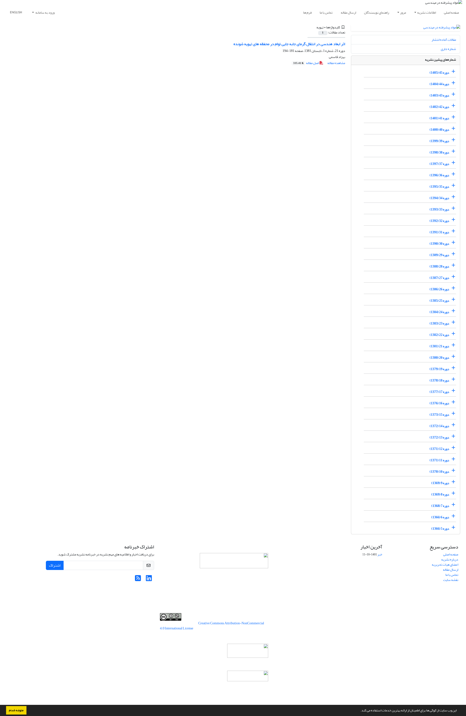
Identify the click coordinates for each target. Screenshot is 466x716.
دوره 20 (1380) (439, 357)
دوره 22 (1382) (439, 335)
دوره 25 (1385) (439, 300)
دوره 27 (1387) (439, 278)
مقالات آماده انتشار (444, 39)
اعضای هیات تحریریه (445, 564)
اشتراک (54, 565)
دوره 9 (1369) (440, 483)
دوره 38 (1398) (439, 152)
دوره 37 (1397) (439, 164)
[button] (359, 711)
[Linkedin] (149, 579)
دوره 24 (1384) (439, 312)
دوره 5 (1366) (440, 528)
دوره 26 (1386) (439, 289)
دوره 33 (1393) (439, 209)
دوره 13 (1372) (439, 437)
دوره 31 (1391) (439, 232)
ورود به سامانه (45, 12)
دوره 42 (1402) (439, 107)
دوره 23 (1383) (439, 323)
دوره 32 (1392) (439, 221)
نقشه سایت (450, 580)
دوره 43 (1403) (439, 95)
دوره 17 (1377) (439, 392)
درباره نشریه (449, 559)
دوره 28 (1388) (439, 266)
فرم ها (307, 12)
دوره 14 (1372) (439, 426)
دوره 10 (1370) (439, 471)
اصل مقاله (306, 63)
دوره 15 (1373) (439, 414)
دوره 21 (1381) (439, 346)
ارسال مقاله (348, 12)
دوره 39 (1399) (439, 141)
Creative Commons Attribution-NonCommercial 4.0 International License (212, 626)
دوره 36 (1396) (439, 175)
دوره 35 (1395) (439, 186)
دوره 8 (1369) (440, 494)
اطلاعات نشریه (426, 12)
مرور (403, 12)
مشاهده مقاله (336, 63)
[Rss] (138, 579)
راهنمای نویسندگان (376, 12)
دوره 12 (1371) (439, 449)
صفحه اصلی (451, 12)
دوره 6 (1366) (440, 517)
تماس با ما (326, 12)
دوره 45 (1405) (439, 72)
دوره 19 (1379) (439, 369)
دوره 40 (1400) (439, 129)
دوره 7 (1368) (440, 506)
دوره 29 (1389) (439, 255)
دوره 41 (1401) (439, 118)
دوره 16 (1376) (439, 403)
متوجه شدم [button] (16, 710)
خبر (379, 554)
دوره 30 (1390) (439, 243)
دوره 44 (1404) (439, 84)
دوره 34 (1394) (439, 198)
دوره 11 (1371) (439, 460)
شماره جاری (448, 49)
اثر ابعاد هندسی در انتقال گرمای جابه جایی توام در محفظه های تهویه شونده (289, 44)
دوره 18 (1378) (439, 380)
